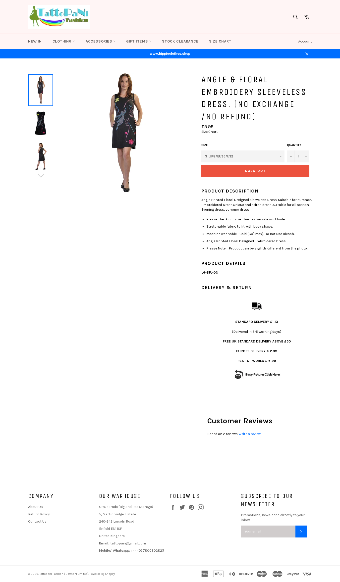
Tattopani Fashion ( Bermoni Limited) (63, 574)
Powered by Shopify (102, 574)
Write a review (249, 434)
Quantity (294, 145)
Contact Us (37, 521)
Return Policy (39, 514)
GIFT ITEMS (137, 41)
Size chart (220, 41)
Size (204, 145)
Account (305, 41)
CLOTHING (63, 41)
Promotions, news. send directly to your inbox (273, 517)
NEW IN (35, 41)
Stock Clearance (180, 41)
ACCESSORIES (99, 41)
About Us (35, 507)
